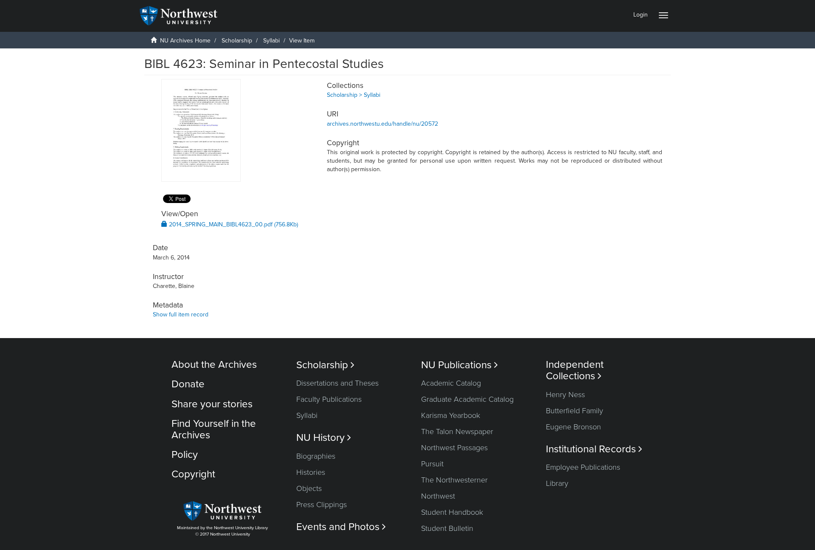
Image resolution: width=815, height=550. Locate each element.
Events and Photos (341, 527)
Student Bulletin (447, 528)
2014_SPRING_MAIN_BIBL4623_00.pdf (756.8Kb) (232, 224)
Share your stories (212, 404)
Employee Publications (583, 467)
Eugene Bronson (573, 427)
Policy (184, 454)
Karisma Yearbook (450, 415)
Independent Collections (575, 370)
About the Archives (214, 364)
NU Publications (459, 365)
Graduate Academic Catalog (467, 399)
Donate (188, 384)
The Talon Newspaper (457, 431)
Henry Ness (565, 394)
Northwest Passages (454, 447)
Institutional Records (594, 449)
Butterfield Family (574, 410)
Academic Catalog (451, 383)
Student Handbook (452, 512)
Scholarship (237, 40)
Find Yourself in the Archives (213, 429)
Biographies (315, 456)
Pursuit (432, 463)
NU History (323, 438)
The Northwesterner (454, 480)
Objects (309, 488)
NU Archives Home (185, 40)
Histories (310, 472)
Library (557, 483)
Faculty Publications (329, 399)
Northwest (438, 496)
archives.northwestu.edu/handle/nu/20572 (382, 123)
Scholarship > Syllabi (353, 95)
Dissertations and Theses (337, 383)
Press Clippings (321, 504)
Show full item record (180, 314)
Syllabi (271, 40)
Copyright (193, 474)
